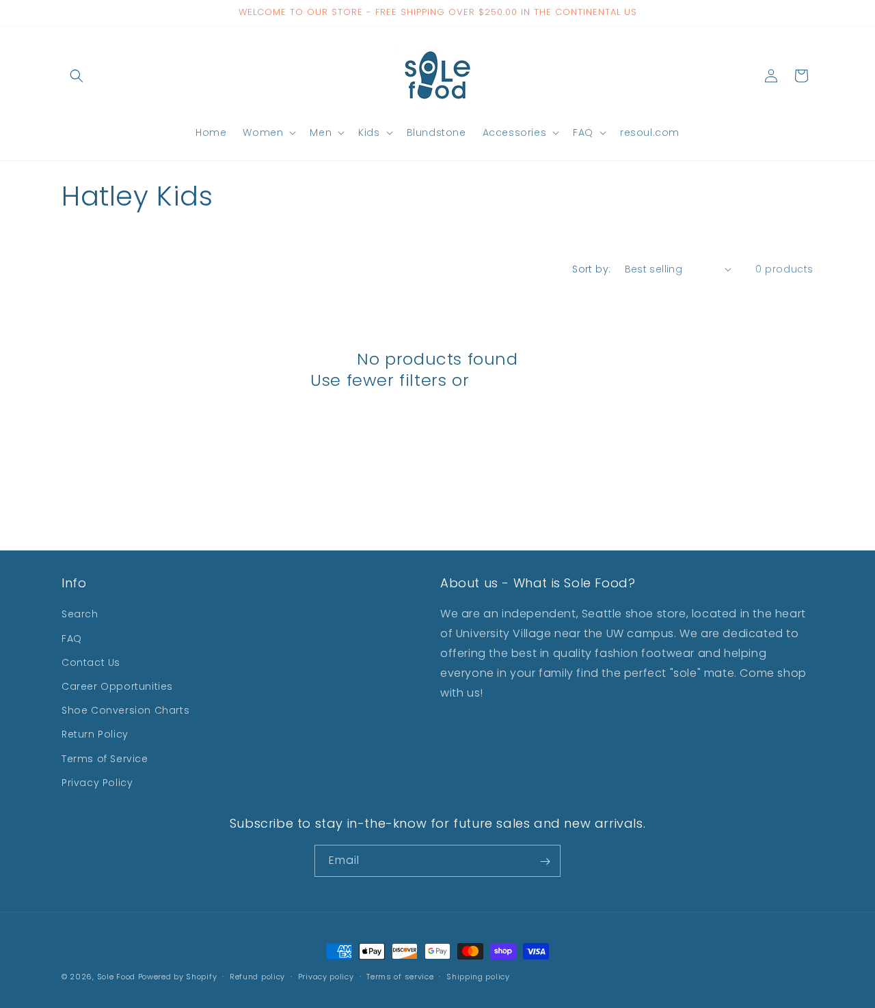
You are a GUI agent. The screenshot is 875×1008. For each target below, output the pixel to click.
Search (80, 614)
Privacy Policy (97, 782)
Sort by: (591, 269)
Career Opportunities (117, 686)
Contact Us (91, 662)
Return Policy (95, 735)
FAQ (72, 638)
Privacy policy (326, 975)
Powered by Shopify (177, 976)
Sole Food (116, 976)
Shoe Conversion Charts (125, 710)
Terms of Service (105, 759)
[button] (77, 76)
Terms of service (399, 975)
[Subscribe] (545, 861)
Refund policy (257, 975)
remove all (519, 380)
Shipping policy (478, 975)
